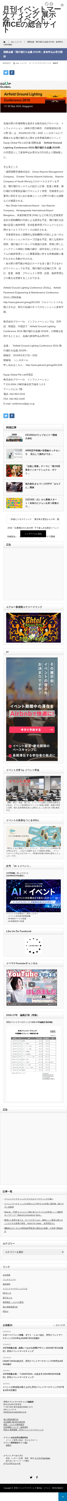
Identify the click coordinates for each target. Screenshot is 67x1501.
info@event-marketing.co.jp (14, 1412)
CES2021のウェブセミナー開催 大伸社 (42, 437)
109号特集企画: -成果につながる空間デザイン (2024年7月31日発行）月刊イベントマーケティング (33, 1349)
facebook (51, 4)
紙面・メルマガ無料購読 (13, 1425)
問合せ (5, 1311)
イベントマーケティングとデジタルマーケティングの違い (28, 1199)
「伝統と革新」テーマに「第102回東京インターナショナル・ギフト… (42, 470)
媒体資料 (6, 1284)
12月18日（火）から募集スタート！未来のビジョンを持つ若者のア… (42, 503)
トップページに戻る (33, 534)
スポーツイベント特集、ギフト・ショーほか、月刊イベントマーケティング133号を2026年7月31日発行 (33, 1336)
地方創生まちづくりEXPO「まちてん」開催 (43, 486)
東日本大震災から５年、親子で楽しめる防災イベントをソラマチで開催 (46, 521)
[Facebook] (36, 1476)
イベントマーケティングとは (15, 1289)
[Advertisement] (29, 574)
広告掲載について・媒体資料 (15, 1427)
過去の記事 (60, 1325)
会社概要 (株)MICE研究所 (14, 1422)
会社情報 (6, 1275)
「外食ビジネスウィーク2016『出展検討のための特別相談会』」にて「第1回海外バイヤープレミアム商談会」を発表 (20, 521)
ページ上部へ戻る (62, 1496)
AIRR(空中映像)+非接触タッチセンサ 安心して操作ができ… (42, 452)
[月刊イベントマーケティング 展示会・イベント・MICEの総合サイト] (32, 19)
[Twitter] (30, 1476)
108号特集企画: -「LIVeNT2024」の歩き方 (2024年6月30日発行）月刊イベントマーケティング (31, 1375)
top (17, 63)
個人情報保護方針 (10, 1307)
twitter (47, 4)
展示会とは (7, 1298)
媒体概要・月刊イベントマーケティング (27, 1430)
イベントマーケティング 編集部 (45, 63)
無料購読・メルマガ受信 (13, 1302)
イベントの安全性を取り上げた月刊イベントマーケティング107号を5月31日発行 (33, 1389)
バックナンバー (9, 1279)
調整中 (9, 1445)
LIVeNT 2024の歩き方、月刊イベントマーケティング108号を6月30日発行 (33, 1363)
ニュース (23, 63)
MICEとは (7, 1293)
